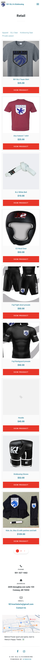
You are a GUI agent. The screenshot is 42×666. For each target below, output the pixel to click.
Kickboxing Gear (26, 33)
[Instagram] (24, 651)
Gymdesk (27, 659)
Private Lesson (8, 36)
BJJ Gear (14, 33)
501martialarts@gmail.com (21, 604)
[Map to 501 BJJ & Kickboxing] (21, 624)
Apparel (5, 33)
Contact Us (21, 608)
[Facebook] (17, 651)
